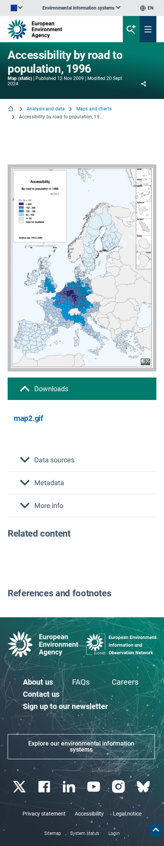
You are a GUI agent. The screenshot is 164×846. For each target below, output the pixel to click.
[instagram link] (119, 787)
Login (114, 833)
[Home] (11, 109)
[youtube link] (94, 787)
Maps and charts (94, 109)
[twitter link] (20, 787)
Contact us (41, 694)
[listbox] (81, 8)
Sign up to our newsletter (65, 706)
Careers (125, 682)
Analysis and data (46, 109)
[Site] (55, 29)
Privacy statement (44, 814)
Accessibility (89, 814)
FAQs (81, 682)
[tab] (82, 389)
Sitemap (52, 833)
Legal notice (127, 814)
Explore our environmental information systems (81, 746)
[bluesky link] (144, 787)
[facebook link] (45, 787)
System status (84, 833)
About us (38, 682)
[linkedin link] (69, 787)
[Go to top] (155, 830)
